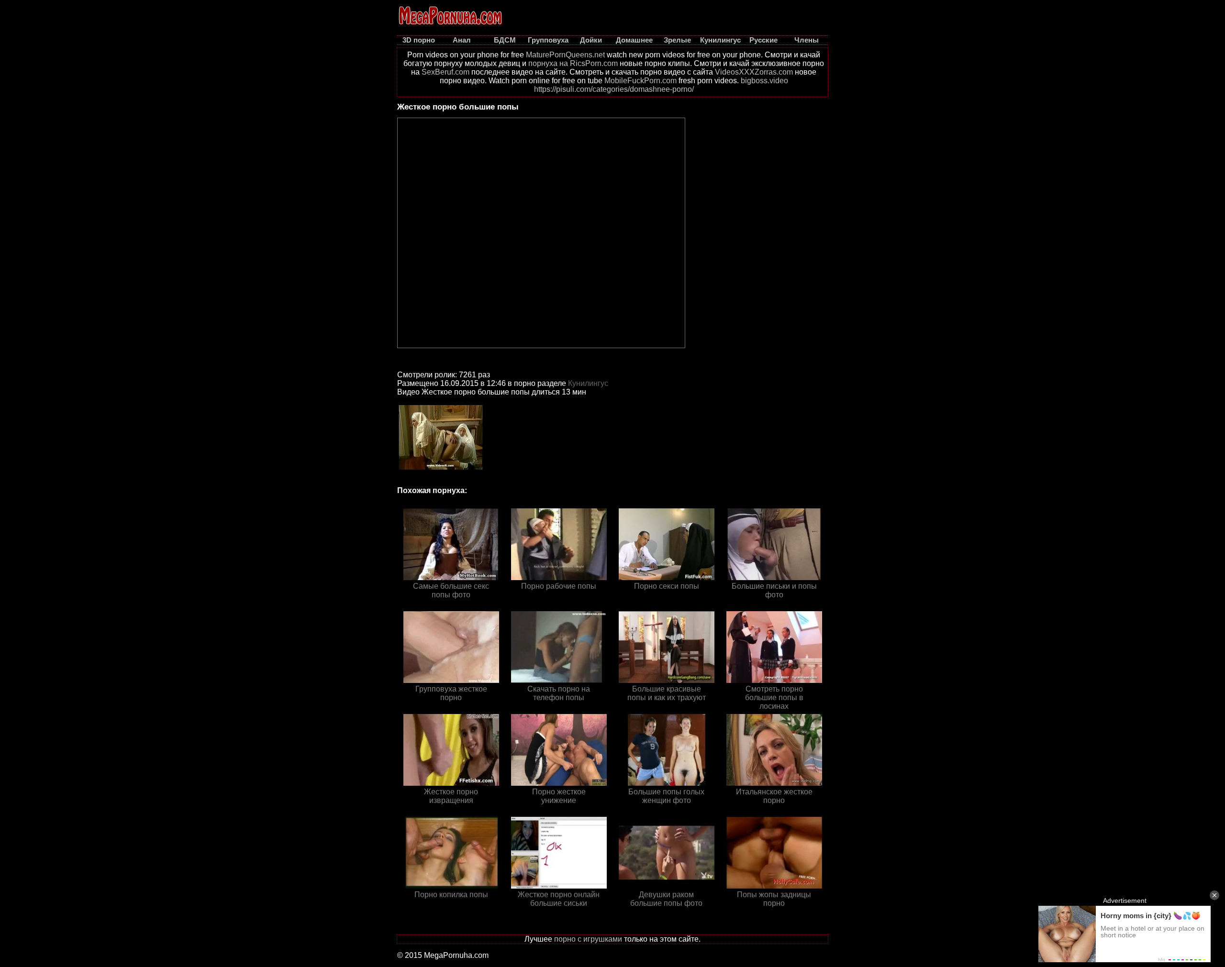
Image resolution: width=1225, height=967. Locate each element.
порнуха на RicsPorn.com (573, 63)
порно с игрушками (588, 939)
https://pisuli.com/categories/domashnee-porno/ (614, 89)
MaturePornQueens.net (565, 55)
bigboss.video (764, 81)
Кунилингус (588, 383)
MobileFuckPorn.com (640, 81)
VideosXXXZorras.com (754, 72)
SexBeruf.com (445, 72)
